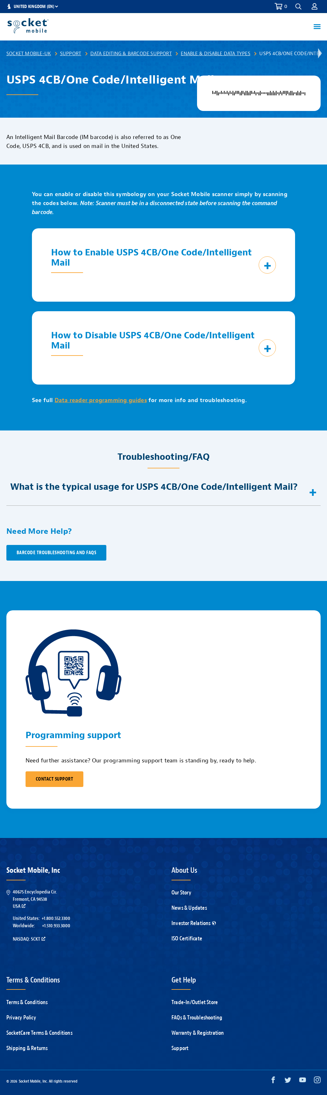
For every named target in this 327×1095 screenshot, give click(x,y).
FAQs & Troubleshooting (196, 1017)
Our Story (181, 892)
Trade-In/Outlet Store (194, 1002)
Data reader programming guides (101, 400)
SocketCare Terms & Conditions (39, 1033)
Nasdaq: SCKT (26, 939)
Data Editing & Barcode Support (131, 53)
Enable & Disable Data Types (215, 53)
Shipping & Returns (27, 1048)
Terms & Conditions (27, 1002)
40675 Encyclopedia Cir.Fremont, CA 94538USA (35, 899)
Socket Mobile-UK (28, 53)
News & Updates (189, 908)
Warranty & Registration (197, 1033)
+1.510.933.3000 (56, 925)
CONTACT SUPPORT (54, 779)
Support (70, 53)
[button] (314, 6)
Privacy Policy (21, 1017)
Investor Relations (191, 923)
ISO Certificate (186, 938)
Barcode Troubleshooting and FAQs (56, 553)
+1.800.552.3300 (56, 918)
